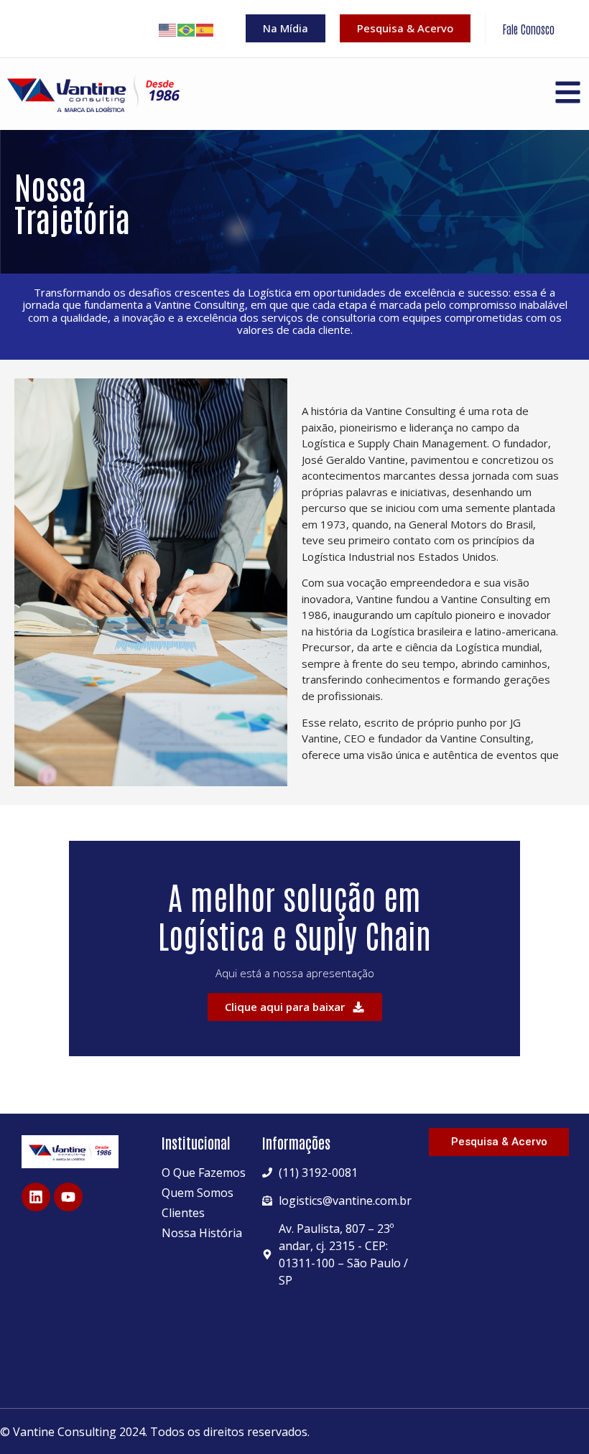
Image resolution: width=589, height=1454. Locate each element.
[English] (168, 29)
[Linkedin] (36, 1197)
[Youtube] (68, 1197)
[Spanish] (205, 29)
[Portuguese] (186, 29)
